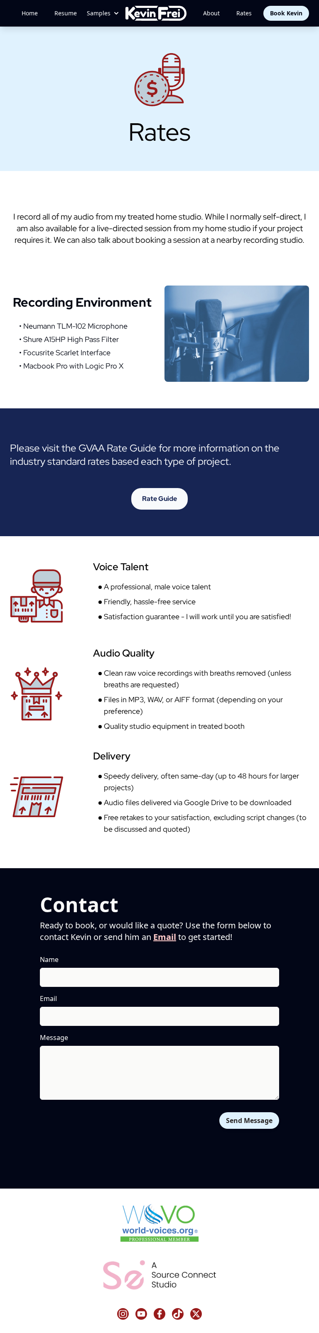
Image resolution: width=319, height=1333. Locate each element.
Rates (244, 13)
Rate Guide (159, 498)
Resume (65, 13)
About (211, 13)
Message (54, 1037)
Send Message (249, 1120)
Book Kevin (286, 13)
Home (30, 13)
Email (164, 936)
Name (49, 959)
